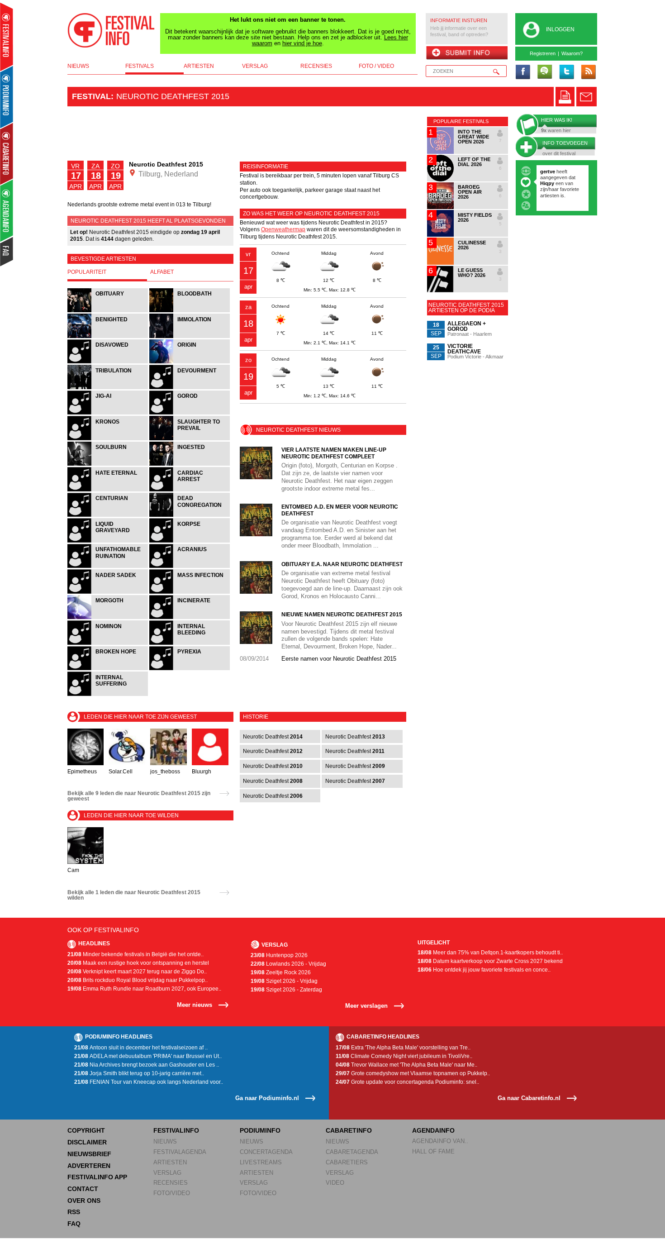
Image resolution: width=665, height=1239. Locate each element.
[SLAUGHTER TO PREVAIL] (189, 439)
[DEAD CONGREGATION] (189, 515)
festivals (139, 66)
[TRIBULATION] (108, 388)
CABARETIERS (347, 1162)
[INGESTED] (189, 464)
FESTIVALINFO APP (97, 1177)
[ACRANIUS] (189, 566)
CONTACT (82, 1188)
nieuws (78, 66)
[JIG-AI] (108, 413)
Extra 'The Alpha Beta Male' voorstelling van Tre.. (403, 1047)
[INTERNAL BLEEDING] (189, 643)
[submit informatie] (467, 53)
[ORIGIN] (189, 362)
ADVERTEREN (88, 1165)
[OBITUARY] (108, 311)
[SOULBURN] (108, 464)
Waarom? (572, 53)
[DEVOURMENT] (189, 388)
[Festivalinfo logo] (111, 30)
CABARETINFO (349, 1130)
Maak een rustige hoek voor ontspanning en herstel (138, 963)
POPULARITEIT (86, 272)
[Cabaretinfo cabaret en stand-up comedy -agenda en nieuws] (6, 153)
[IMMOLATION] (189, 336)
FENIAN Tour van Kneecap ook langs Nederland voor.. (148, 1082)
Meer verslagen (366, 1005)
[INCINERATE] (189, 617)
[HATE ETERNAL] (108, 490)
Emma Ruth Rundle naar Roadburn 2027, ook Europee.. (144, 988)
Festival (91, 96)
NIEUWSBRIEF (89, 1154)
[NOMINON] (108, 643)
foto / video (376, 66)
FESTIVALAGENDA (179, 1151)
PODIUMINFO (260, 1130)
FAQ (74, 1223)
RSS (73, 1211)
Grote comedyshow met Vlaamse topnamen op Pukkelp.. (413, 1073)
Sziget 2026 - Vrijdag (284, 981)
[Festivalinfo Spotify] (544, 72)
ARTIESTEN (170, 1162)
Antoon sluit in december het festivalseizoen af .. (141, 1047)
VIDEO (335, 1182)
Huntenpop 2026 (279, 955)
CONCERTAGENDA (266, 1151)
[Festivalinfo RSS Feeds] (588, 72)
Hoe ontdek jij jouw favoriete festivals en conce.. (484, 969)
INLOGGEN (560, 29)
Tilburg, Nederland (167, 174)
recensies (316, 66)
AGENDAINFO (433, 1130)
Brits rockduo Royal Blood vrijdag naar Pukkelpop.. (137, 980)
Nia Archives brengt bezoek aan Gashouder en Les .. (146, 1064)
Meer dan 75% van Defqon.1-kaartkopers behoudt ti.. (490, 952)
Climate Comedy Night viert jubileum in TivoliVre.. (404, 1056)
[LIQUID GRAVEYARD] (108, 541)
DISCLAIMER (87, 1142)
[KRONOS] (108, 439)
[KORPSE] (189, 541)
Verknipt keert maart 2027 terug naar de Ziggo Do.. (137, 971)
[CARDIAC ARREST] (189, 490)
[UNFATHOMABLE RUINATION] (108, 566)
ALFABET (162, 272)
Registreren (543, 53)
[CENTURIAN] (108, 515)
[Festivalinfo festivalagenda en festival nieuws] (6, 36)
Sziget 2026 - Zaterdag (286, 989)
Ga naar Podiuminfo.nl (267, 1098)
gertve (547, 171)
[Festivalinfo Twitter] (566, 72)
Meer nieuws (194, 1004)
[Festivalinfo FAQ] (7, 251)
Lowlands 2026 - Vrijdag (288, 964)
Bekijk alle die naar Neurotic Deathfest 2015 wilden (133, 895)
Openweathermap (283, 229)
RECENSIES (170, 1182)
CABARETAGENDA (352, 1151)
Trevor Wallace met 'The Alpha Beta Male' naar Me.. (406, 1064)
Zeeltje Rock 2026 (281, 972)
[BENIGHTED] (108, 336)
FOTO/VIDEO (171, 1193)
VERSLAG (167, 1172)
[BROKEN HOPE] (108, 669)
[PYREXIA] (189, 669)
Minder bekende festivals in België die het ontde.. (135, 954)
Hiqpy (548, 183)
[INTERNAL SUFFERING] (107, 694)
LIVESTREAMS (261, 1162)
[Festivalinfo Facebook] (523, 72)
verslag (255, 66)
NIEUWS (165, 1141)
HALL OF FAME (433, 1151)
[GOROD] (189, 413)
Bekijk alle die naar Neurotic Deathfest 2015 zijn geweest (138, 796)
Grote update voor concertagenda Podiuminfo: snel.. (407, 1082)
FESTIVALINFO (176, 1130)
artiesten (199, 66)
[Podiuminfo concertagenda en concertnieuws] (7, 96)
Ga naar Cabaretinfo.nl (529, 1098)
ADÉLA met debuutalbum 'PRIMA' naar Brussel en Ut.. (148, 1056)
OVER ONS (83, 1200)
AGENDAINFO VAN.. (440, 1141)
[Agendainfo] (7, 211)
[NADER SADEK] (108, 592)
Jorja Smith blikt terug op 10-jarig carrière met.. (139, 1073)
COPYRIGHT (86, 1130)
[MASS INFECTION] (189, 592)
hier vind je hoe (302, 43)
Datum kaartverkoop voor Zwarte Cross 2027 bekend (490, 961)
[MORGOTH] (108, 617)
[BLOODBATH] (189, 311)
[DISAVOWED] (108, 362)
